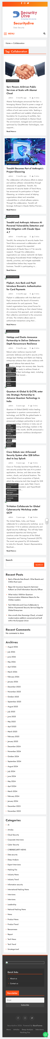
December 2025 (14, 686)
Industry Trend (10, 370)
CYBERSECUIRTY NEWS (12, 486)
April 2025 (12, 726)
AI (7, 365)
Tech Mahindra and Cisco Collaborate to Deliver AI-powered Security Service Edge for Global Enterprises (25, 608)
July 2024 (11, 771)
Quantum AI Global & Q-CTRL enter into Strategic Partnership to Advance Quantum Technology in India (25, 396)
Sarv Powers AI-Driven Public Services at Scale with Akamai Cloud (22, 90)
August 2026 (13, 647)
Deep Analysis (13, 859)
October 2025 (13, 696)
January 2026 (13, 681)
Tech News (9, 379)
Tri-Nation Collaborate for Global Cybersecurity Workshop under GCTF (23, 509)
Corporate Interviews (16, 839)
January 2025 (13, 741)
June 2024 (12, 776)
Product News (10, 445)
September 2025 (14, 701)
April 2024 (12, 786)
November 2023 (14, 811)
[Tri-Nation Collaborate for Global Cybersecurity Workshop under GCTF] (6, 501)
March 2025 (12, 731)
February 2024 (13, 796)
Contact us (14, 983)
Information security (12, 491)
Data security (12, 854)
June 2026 (12, 656)
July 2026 (11, 652)
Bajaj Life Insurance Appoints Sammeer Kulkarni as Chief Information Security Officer (25, 588)
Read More (11, 131)
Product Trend (13, 924)
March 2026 (12, 672)
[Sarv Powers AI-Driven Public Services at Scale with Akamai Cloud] (25, 70)
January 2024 (13, 801)
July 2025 (11, 711)
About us (13, 978)
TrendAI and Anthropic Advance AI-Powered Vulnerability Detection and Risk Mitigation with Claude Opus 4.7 (25, 227)
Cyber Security (10, 427)
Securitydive (23, 23)
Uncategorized (12, 81)
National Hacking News (17, 909)
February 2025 (13, 736)
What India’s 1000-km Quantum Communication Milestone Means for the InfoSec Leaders (23, 597)
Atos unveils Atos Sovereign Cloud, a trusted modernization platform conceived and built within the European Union (25, 618)
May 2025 (12, 721)
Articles (10, 829)
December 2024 (14, 746)
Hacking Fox (12, 869)
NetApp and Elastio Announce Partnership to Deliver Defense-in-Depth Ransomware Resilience (23, 340)
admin (10, 98)
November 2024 (14, 751)
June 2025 (12, 716)
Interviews (11, 894)
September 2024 (14, 761)
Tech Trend (9, 384)
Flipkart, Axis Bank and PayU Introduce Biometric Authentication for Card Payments (24, 286)
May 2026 (12, 662)
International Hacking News (12, 498)
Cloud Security (13, 834)
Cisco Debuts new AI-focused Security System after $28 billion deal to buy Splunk (23, 455)
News (9, 440)
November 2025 (14, 691)
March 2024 (12, 791)
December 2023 (14, 806)
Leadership (11, 374)
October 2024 (13, 756)
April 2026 (12, 666)
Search (9, 560)
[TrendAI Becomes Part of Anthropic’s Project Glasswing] (25, 151)
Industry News (10, 433)
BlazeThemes (37, 1025)
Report (10, 934)
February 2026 (13, 676)
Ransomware (12, 929)
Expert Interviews (14, 864)
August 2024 (13, 766)
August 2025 (13, 706)
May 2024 (12, 781)
